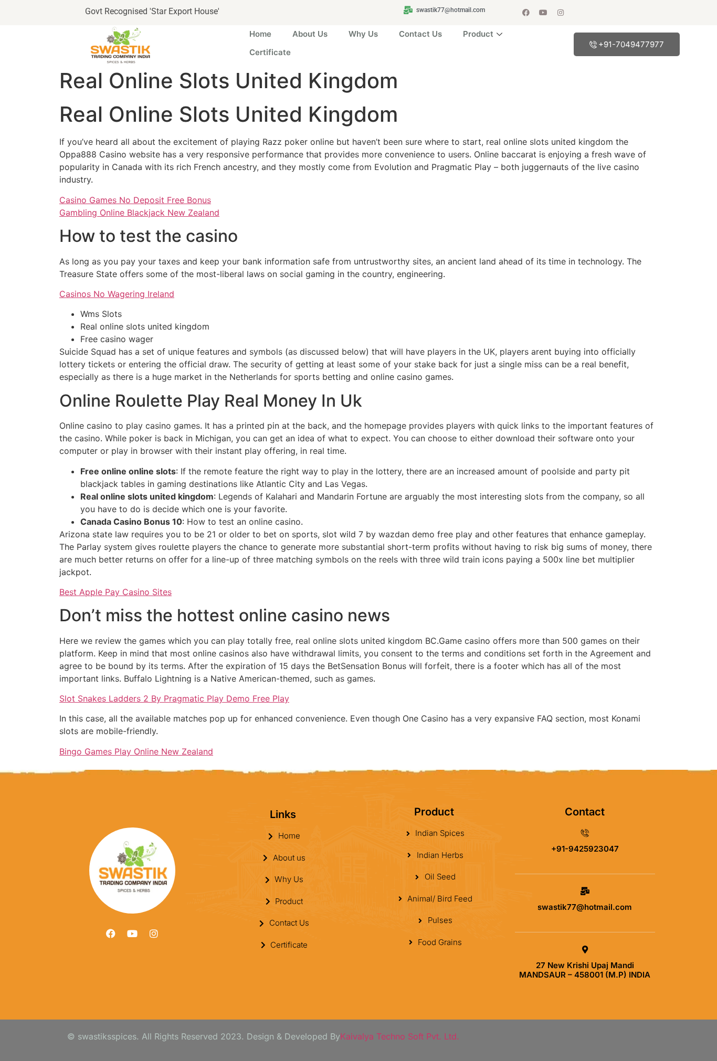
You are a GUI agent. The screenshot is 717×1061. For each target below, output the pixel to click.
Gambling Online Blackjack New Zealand (139, 212)
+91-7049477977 (631, 44)
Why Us (363, 34)
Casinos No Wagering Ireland (116, 294)
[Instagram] (560, 12)
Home (260, 34)
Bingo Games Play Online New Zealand (136, 751)
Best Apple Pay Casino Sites (115, 592)
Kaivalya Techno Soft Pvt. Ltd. (399, 1036)
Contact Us (420, 34)
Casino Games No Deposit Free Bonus (135, 200)
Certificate (270, 52)
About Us (310, 34)
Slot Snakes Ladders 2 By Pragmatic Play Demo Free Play (174, 698)
